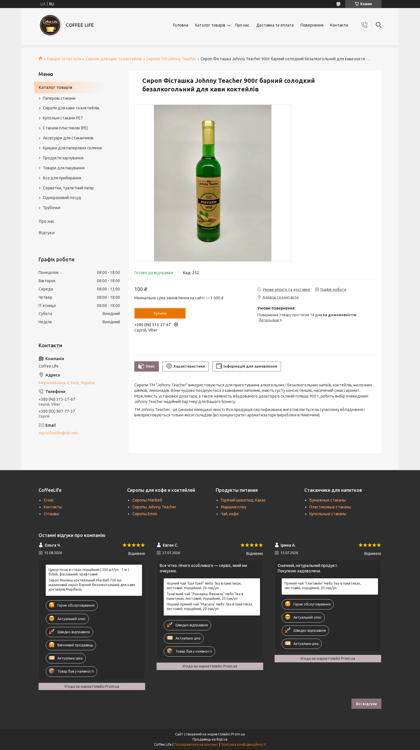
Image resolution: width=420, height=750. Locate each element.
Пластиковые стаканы (330, 507)
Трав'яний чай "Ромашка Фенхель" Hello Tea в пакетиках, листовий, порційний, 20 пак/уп (205, 596)
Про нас (242, 25)
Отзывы (51, 514)
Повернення (312, 25)
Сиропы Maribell (147, 500)
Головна (180, 25)
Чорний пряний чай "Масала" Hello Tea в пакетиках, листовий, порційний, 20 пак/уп (210, 606)
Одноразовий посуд (62, 197)
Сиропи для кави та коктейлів (113, 59)
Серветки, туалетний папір (68, 188)
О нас (49, 500)
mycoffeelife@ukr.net (58, 433)
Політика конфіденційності (243, 744)
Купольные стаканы (328, 514)
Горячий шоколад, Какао (243, 500)
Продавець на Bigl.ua (210, 739)
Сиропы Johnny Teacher (154, 507)
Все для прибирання (62, 178)
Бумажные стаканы (327, 500)
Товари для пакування (64, 168)
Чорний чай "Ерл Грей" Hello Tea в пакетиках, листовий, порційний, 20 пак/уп (204, 585)
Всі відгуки (366, 704)
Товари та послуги (64, 59)
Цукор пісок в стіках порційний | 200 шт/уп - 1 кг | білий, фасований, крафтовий (89, 572)
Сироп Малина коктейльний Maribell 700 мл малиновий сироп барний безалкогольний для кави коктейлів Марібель (92, 584)
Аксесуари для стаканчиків (68, 138)
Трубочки (51, 207)
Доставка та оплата (275, 25)
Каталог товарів (210, 25)
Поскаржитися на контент (196, 744)
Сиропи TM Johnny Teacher (171, 59)
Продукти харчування (63, 158)
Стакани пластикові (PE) (65, 128)
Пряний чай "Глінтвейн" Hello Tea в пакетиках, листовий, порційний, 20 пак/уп (323, 585)
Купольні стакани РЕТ (63, 118)
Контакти (339, 25)
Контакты (53, 507)
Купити (160, 313)
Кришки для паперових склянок (72, 148)
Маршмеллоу (233, 507)
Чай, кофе (230, 514)
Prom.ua (238, 734)
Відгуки (47, 232)
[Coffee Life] (50, 25)
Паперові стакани (59, 98)
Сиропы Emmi (144, 514)
